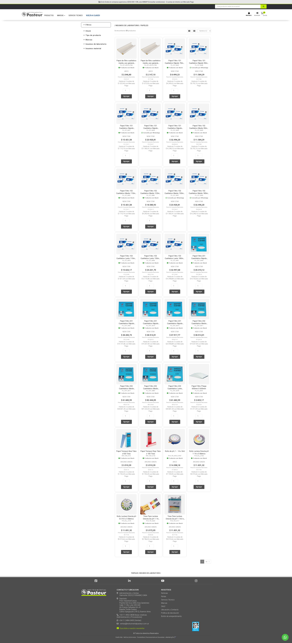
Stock (88, 31)
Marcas (89, 40)
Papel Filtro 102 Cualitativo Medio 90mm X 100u (199, 128)
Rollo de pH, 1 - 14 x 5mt (175, 451)
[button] (175, 637)
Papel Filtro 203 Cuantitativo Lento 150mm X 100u (175, 388)
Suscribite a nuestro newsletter (132, 628)
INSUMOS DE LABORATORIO (127, 25)
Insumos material (93, 49)
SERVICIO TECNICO (76, 15)
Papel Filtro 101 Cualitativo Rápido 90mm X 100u (199, 63)
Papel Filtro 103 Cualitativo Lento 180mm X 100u (175, 258)
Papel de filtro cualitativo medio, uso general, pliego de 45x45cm (126, 63)
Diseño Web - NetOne (122, 637)
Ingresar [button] (257, 15)
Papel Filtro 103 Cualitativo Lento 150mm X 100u (150, 258)
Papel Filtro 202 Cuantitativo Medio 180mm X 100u (150, 388)
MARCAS (60, 15)
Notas (163, 596)
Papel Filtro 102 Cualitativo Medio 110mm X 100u (126, 193)
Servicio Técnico (168, 600)
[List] (194, 31)
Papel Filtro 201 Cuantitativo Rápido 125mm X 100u (174, 323)
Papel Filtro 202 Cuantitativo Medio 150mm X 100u (126, 388)
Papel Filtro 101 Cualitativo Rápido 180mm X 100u (175, 128)
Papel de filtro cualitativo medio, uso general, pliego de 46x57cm (150, 63)
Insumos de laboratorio (96, 44)
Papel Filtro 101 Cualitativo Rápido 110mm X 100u (126, 128)
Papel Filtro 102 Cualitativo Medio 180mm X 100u (199, 193)
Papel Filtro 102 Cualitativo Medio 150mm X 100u (175, 193)
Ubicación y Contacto (170, 610)
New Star (175, 71)
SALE (163, 606)
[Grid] (189, 31)
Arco (126, 71)
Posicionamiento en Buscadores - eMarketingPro (160, 637)
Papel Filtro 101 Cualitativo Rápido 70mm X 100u (175, 63)
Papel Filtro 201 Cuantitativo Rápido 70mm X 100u (199, 258)
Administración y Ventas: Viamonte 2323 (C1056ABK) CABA (132, 594)
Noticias (164, 593)
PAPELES (144, 25)
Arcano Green (126, 462)
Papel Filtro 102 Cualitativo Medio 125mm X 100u (150, 193)
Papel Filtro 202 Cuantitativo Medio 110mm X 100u (199, 323)
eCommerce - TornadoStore (137, 637)
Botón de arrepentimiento (171, 616)
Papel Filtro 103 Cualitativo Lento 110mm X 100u (126, 258)
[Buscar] (264, 6)
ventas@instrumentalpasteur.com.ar (134, 624)
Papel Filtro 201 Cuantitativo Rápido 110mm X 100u (150, 323)
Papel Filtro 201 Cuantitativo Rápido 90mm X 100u (126, 323)
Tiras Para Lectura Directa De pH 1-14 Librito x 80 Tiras (150, 518)
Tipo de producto (93, 35)
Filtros (88, 25)
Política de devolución (170, 613)
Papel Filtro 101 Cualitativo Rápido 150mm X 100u (150, 128)
